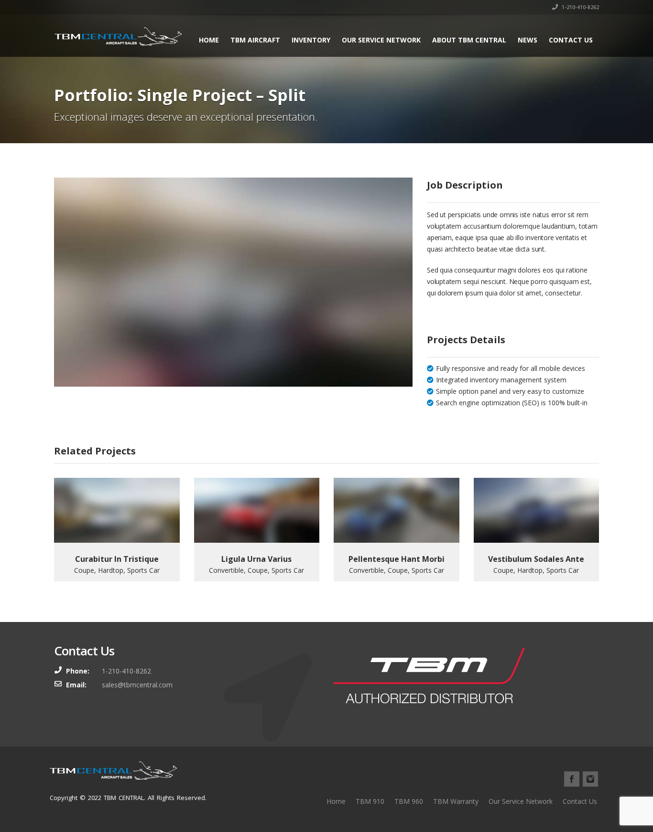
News (527, 39)
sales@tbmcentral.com (137, 684)
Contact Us (571, 39)
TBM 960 (408, 801)
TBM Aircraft (255, 39)
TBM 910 (370, 801)
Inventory (311, 39)
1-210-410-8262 (579, 7)
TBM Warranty (456, 801)
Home (209, 39)
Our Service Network (381, 39)
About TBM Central (469, 39)
